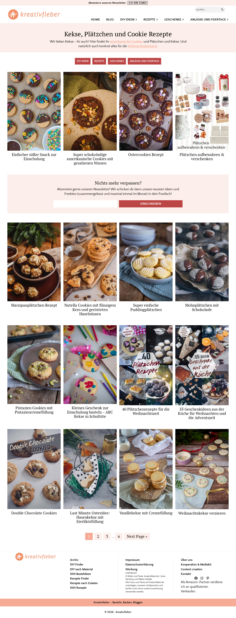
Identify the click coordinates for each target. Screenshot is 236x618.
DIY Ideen (82, 61)
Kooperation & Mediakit (196, 564)
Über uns (186, 560)
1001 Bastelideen (80, 574)
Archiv (74, 560)
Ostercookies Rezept (146, 154)
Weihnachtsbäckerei (142, 46)
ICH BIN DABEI (138, 2)
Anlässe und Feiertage (144, 61)
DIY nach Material (81, 569)
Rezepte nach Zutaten (84, 583)
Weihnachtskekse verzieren (201, 513)
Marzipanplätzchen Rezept (34, 305)
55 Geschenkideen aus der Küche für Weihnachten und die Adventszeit (202, 413)
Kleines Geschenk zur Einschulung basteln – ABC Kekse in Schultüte (90, 412)
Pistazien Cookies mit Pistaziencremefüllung (34, 410)
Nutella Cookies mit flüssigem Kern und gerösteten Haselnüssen (90, 309)
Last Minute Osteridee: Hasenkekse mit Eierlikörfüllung (90, 517)
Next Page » (137, 537)
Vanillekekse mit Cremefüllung (145, 512)
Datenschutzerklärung (139, 564)
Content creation (191, 569)
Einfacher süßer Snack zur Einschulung (34, 156)
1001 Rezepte (78, 587)
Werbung (131, 569)
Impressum (132, 560)
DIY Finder (76, 564)
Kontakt (186, 574)
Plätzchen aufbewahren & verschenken (202, 156)
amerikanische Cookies (126, 42)
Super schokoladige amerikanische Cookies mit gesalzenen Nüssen (90, 159)
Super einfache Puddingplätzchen (146, 307)
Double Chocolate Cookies (34, 512)
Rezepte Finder (79, 578)
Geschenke (117, 61)
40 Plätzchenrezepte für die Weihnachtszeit (146, 411)
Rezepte (99, 61)
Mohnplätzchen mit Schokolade (202, 307)
